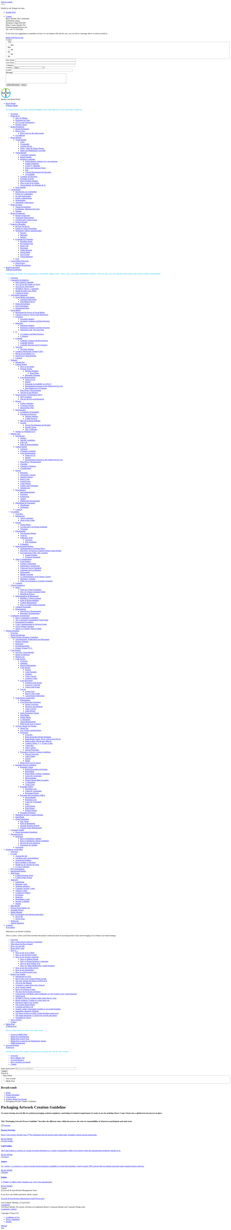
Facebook (19, 317)
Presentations (25, 700)
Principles (24, 473)
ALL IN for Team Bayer (24, 286)
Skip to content (6, 2)
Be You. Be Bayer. (22, 226)
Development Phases (28, 533)
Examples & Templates (24, 239)
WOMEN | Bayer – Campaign (27, 289)
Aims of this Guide (27, 520)
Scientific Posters (17, 910)
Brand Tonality (26, 157)
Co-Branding (16, 189)
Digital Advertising (22, 304)
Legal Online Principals (20, 261)
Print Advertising (21, 306)
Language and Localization (30, 570)
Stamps (18, 904)
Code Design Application (25, 698)
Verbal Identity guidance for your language (41, 161)
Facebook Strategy (27, 319)
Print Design (30, 808)
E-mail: (8, 70)
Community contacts (9, 1209)
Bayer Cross (20, 131)
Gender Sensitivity (32, 164)
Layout (23, 689)
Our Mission (20, 135)
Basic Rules (34, 373)
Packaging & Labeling (28, 845)
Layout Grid (29, 691)
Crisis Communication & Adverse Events (31, 624)
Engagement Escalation (24, 622)
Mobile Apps (15, 434)
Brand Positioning (17, 127)
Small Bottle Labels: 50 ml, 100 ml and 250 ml (43, 739)
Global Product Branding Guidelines (24, 637)
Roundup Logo (31, 789)
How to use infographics (24, 970)
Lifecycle (23, 442)
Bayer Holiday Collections (25, 862)
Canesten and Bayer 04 (24, 1007)
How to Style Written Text (30, 963)
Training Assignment (28, 564)
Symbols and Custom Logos (26, 220)
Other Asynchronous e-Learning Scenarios (36, 581)
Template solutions (22, 886)
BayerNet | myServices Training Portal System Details (40, 551)
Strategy (23, 438)
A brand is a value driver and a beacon (30, 985)
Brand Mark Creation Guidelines (37, 774)
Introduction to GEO (23, 976)
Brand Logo (20, 657)
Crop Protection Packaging (30, 702)
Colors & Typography (33, 776)
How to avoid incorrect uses (26, 972)
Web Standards (30, 542)
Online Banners (26, 250)
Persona (23, 233)
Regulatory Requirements (30, 613)
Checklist (23, 464)
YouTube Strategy (27, 349)
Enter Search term (8, 1068)
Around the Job (21, 856)
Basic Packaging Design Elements (38, 737)
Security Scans (30, 427)
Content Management (28, 603)
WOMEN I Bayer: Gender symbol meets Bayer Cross (35, 998)
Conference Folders (22, 893)
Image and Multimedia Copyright (32, 151)
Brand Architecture (18, 213)
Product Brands (21, 222)
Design (18, 401)
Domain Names (26, 369)
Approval (23, 449)
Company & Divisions (28, 177)
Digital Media (25, 717)
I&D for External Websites (30, 421)
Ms (12, 50)
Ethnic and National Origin (35, 168)
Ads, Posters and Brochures (30, 730)
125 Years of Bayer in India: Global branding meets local (36, 1013)
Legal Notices (25, 483)
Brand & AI (15, 116)
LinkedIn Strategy (27, 343)
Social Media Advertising (25, 297)
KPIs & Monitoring (27, 823)
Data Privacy (20, 263)
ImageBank (19, 817)
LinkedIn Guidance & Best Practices (34, 341)
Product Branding (12, 631)
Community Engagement (20, 616)
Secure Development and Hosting (38, 425)
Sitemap (4, 1226)
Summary (24, 663)
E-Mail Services (31, 419)
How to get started (27, 367)
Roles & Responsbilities (29, 445)
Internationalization (27, 492)
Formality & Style (27, 179)
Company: (10, 65)
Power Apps (20, 919)
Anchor (28, 670)
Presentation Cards (22, 899)
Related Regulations (23, 265)
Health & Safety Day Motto (25, 291)
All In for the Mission (23, 983)
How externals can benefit (20, 1062)
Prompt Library (21, 125)
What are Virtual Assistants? (31, 590)
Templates (24, 529)
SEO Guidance (26, 397)
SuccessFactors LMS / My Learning (34, 553)
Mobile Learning (26, 574)
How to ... (14, 950)
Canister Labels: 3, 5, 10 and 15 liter (39, 743)
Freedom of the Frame (33, 683)
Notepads (19, 897)
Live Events (24, 254)
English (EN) (11, 12)
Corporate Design (27, 406)
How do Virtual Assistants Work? (33, 592)
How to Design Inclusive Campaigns (34, 961)
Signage (18, 211)
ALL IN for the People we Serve (27, 284)
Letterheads (19, 882)
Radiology (19, 836)
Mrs (12, 45)
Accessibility (30, 174)
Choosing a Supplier (28, 451)
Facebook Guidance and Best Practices (35, 321)
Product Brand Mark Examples (37, 780)
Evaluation (24, 544)
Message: (9, 72)
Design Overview (31, 704)
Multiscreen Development (30, 501)
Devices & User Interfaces (30, 843)
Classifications (25, 468)
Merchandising (30, 778)
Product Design (31, 810)
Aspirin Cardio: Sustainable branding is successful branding (38, 1009)
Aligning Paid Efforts (28, 299)
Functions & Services (28, 414)
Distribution (24, 505)
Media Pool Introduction (20, 1037)
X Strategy (24, 336)
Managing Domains (32, 375)
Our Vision (24, 821)
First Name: (10, 60)
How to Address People (29, 959)
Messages (24, 235)
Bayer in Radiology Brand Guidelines (34, 841)
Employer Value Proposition (26, 228)
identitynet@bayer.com (14, 38)
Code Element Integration (35, 696)
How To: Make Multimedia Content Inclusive (37, 966)
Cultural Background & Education (38, 172)
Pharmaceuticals (17, 834)
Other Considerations (23, 559)
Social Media (25, 252)
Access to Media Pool (19, 1034)
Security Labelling (22, 901)
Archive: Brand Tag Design (25, 726)
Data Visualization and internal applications (27, 914)
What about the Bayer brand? (22, 944)
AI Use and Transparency (25, 122)
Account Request (12, 1045)
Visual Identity (20, 140)
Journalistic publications (24, 202)
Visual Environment (23, 207)
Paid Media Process (27, 302)
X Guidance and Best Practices (32, 334)
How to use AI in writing (29, 183)
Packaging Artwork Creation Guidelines (35, 752)
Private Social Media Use (25, 354)
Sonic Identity (20, 187)
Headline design (26, 241)
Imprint (28, 382)
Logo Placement (26, 681)
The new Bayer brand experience (28, 992)
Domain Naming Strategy (30, 826)
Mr (12, 54)
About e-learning (26, 518)
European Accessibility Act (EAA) (38, 384)
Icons (27, 804)
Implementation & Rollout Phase (32, 548)
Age (26, 170)
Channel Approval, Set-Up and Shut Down (31, 315)
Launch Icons (25, 481)
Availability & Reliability (29, 412)
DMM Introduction (18, 1043)
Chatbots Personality (23, 607)
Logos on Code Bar (32, 685)
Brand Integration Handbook (26, 832)
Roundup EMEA (26, 787)
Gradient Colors (31, 678)
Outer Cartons (30, 748)
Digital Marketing (22, 819)
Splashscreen (25, 488)
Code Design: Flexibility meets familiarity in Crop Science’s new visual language (46, 994)
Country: (9, 68)
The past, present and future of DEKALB (31, 981)
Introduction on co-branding (26, 192)
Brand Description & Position (36, 769)
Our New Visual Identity (24, 652)
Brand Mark (29, 771)
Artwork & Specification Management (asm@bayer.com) (22, 1199)
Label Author (30, 756)
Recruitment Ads (26, 244)
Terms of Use (30, 380)
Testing (23, 499)
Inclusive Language (27, 159)
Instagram (19, 323)
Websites (14, 360)
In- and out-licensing (23, 196)
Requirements (20, 609)
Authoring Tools (26, 538)
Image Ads (24, 246)
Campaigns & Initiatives (20, 280)
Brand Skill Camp (17, 948)
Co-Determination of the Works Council (35, 577)
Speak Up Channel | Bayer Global (28, 629)
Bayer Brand (11, 103)
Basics (17, 587)
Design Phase (25, 525)
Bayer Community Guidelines (26, 618)
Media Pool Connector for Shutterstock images (28, 1041)
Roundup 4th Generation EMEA (32, 795)
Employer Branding (18, 224)
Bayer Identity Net (18, 1058)
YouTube (18, 347)
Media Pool (10, 1024)
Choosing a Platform (28, 466)
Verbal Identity (21, 153)
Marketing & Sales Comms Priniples (29, 815)
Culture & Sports (21, 293)
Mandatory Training (27, 579)
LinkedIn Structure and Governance (34, 345)
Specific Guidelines (27, 440)
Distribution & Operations (25, 503)
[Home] (6, 97)
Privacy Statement (12, 1219)
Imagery (23, 237)
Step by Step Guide (32, 694)
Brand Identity (16, 138)
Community (5, 1205)
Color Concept (30, 676)
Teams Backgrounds (28, 722)
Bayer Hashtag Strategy (29, 181)
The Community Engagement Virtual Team (31, 620)
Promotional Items (22, 308)
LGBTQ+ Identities (32, 166)
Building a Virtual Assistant (30, 598)
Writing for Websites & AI (25, 432)
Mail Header (15, 906)
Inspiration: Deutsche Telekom (27, 1011)
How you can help (18, 946)
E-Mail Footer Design (23, 878)
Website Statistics (31, 416)
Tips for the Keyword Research (32, 399)
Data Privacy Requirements (25, 356)
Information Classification (30, 566)
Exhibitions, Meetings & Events (27, 209)
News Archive (16, 1020)
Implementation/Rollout (24, 546)
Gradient (28, 674)
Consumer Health (17, 830)
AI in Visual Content (23, 987)
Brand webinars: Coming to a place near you (32, 1000)
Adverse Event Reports (29, 393)
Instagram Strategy (27, 325)
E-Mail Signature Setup (24, 875)
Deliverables (25, 572)
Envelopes (19, 895)
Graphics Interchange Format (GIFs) (29, 351)
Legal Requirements (27, 377)
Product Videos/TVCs (23, 648)
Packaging (19, 644)
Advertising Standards (19, 295)
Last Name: (10, 63)
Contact (9, 16)
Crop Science (16, 650)
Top (2, 1228)
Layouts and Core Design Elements (33, 527)
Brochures (24, 248)
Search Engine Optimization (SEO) (28, 395)
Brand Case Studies (18, 974)
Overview (14, 114)
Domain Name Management (31, 828)
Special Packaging (32, 750)
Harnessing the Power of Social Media (30, 312)
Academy (9, 925)
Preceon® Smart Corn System (26, 1002)
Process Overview (32, 754)
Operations (24, 507)
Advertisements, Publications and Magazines (32, 639)
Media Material (16, 912)
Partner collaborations (23, 198)
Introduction (20, 362)
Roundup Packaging (28, 813)
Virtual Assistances (18, 585)
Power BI (19, 917)
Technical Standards (32, 557)
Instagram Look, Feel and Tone (32, 330)
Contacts (18, 358)
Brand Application (13, 267)
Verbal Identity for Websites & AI (33, 185)
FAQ (17, 259)
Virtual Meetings (26, 257)
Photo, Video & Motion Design (32, 148)
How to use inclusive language (27, 957)
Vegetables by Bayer (23, 1018)
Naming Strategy (26, 477)
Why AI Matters (21, 118)
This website (11, 1079)
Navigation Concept (27, 475)
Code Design (20, 659)
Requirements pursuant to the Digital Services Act (44, 386)
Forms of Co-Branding (24, 194)
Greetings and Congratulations (26, 858)
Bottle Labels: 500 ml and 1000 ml (38, 741)
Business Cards (21, 884)
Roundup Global (26, 767)
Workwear (15, 921)
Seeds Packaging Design (29, 713)
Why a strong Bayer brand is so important (26, 942)
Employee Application (14, 849)
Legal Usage (30, 784)
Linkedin (18, 338)
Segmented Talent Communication (28, 231)
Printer (27, 761)
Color (22, 142)
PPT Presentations (17, 869)
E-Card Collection (22, 867)
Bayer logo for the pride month (32, 133)
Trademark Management (24, 218)
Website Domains (31, 371)
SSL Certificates (31, 429)
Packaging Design (32, 793)
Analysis (23, 535)
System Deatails (31, 555)
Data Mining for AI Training (36, 388)
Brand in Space (16, 205)
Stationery (14, 880)
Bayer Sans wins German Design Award (30, 979)
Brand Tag (24, 728)
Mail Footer (15, 873)
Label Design (30, 711)
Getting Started (21, 364)
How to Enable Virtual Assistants (32, 605)
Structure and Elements (34, 707)
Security (23, 423)
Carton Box (29, 745)
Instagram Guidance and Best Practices (35, 328)
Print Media (24, 715)
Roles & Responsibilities (29, 600)
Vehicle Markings (17, 923)
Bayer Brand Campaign (24, 282)
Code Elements (31, 672)
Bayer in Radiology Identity (30, 839)
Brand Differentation (28, 665)
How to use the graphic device (26, 968)
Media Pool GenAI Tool (20, 1039)
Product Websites (26, 403)
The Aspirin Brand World (25, 1005)
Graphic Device (26, 146)
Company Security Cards (25, 888)
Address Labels (21, 891)
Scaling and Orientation (29, 486)
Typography (24, 144)
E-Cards (14, 854)
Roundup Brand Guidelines (25, 765)
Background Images (18, 871)
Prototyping (24, 496)
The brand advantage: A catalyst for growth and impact (36, 1015)
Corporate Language (28, 155)
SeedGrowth (20, 996)
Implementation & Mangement (27, 596)
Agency (28, 758)
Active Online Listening (24, 626)
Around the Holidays (23, 860)
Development (20, 410)
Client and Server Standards (30, 568)
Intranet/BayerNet (27, 408)
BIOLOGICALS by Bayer (30, 724)
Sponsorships (20, 200)
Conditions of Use (13, 1217)
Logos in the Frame (32, 687)
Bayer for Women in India (25, 989)
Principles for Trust (22, 120)
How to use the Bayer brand (26, 955)
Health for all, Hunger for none (27, 865)
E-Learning (15, 512)
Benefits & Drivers (27, 594)
